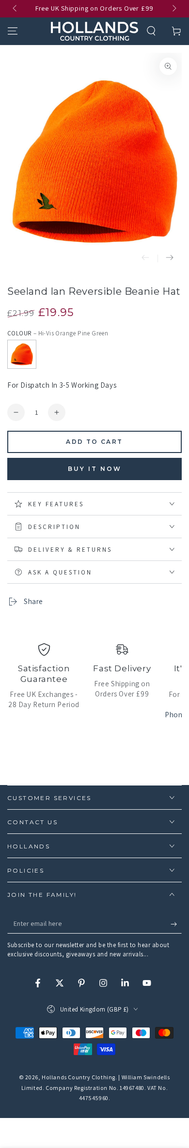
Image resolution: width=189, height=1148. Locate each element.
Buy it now (95, 468)
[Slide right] (173, 8)
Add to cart (94, 441)
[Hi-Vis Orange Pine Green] (21, 354)
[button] (151, 31)
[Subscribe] (176, 924)
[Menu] (12, 31)
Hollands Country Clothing (78, 1077)
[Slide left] (15, 8)
